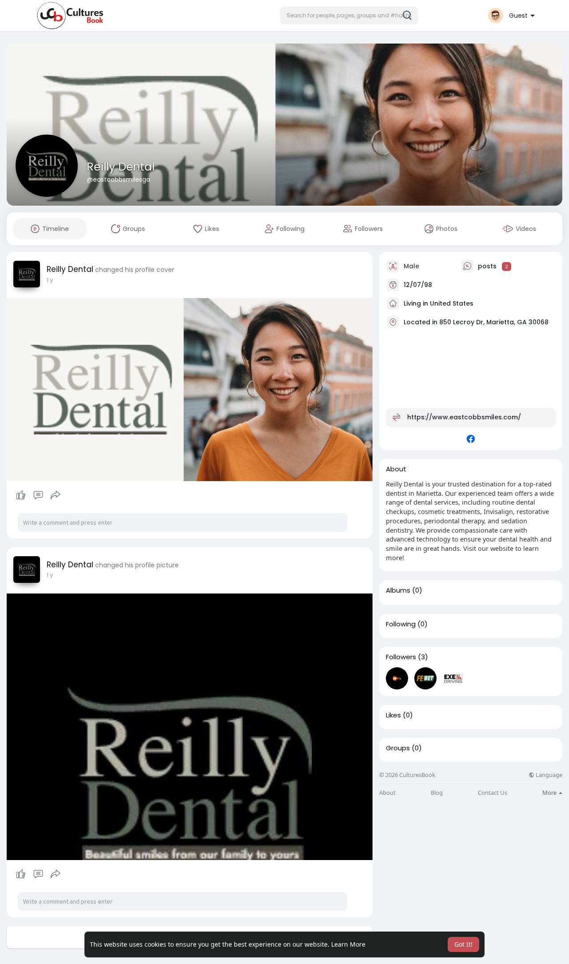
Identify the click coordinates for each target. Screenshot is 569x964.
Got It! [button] (463, 944)
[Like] (38, 495)
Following (401, 624)
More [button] (550, 793)
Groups (398, 748)
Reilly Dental (121, 167)
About (387, 793)
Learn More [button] (348, 944)
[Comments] (38, 495)
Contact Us (492, 793)
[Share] (55, 495)
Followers (401, 657)
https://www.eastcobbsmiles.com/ (464, 417)
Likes (393, 715)
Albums (398, 590)
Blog (437, 793)
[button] (349, 15)
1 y (50, 280)
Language (548, 775)
